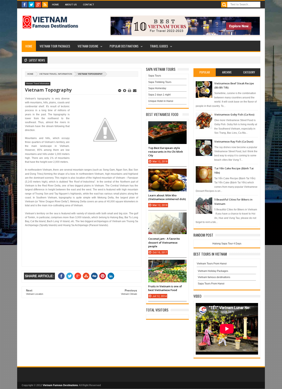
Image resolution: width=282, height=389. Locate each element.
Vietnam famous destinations (214, 277)
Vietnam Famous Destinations (60, 385)
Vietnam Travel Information (55, 74)
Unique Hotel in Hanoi (160, 101)
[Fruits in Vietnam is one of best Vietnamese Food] (167, 264)
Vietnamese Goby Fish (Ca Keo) (234, 114)
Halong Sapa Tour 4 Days (226, 243)
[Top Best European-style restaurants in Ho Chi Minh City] (167, 125)
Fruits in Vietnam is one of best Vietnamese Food (165, 288)
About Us (71, 4)
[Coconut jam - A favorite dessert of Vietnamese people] (167, 216)
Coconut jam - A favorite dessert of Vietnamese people (164, 242)
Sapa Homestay (157, 88)
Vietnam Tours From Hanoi (212, 263)
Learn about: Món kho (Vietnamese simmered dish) (167, 197)
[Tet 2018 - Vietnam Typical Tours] (185, 35)
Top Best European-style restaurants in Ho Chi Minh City (165, 151)
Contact (88, 4)
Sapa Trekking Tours (159, 82)
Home (55, 4)
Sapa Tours (154, 75)
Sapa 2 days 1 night (159, 94)
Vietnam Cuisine (88, 46)
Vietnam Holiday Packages (213, 271)
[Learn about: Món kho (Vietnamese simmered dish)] (167, 173)
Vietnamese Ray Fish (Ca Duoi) (233, 141)
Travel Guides (159, 46)
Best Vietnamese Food (162, 114)
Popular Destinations (124, 46)
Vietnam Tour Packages (55, 46)
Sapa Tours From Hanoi (211, 283)
